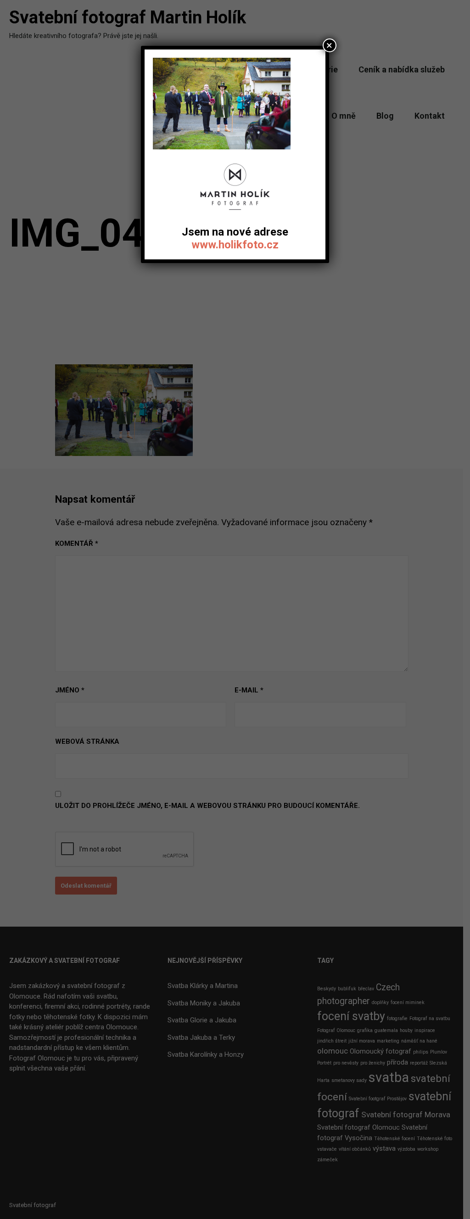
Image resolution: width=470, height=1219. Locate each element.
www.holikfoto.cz (235, 244)
